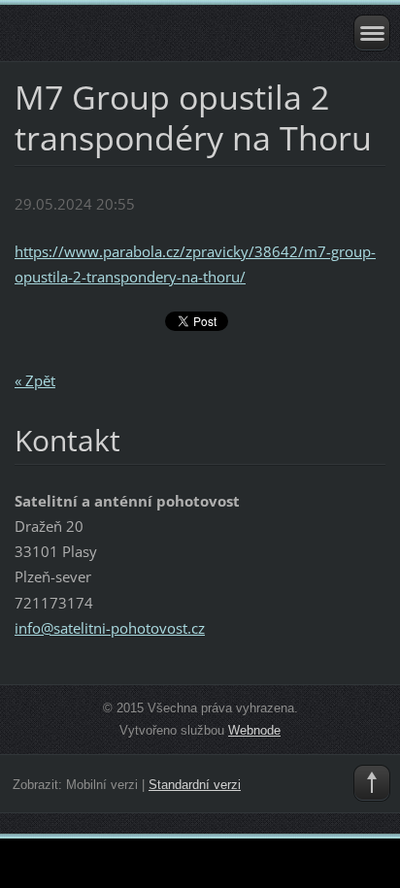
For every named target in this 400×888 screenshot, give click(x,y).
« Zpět (35, 380)
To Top (371, 783)
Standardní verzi (195, 784)
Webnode (254, 730)
